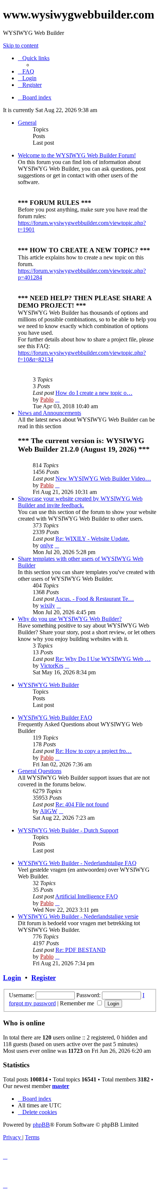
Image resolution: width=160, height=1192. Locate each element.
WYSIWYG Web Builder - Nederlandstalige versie (78, 916)
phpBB (41, 1124)
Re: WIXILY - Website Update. (92, 539)
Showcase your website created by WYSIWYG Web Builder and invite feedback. (80, 501)
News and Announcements (49, 413)
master (60, 1086)
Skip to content (20, 45)
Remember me (78, 1003)
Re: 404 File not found (82, 804)
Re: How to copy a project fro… (93, 751)
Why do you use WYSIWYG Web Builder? (70, 619)
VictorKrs (51, 665)
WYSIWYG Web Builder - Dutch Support (68, 830)
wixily (47, 605)
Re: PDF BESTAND (80, 950)
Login (12, 978)
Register (43, 978)
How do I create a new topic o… (93, 393)
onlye (46, 545)
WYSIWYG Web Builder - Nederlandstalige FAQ (77, 863)
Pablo (47, 399)
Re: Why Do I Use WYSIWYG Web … (103, 659)
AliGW (48, 811)
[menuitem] (26, 71)
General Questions (39, 771)
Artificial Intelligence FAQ (86, 896)
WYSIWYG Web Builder (48, 685)
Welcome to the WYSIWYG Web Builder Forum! (77, 155)
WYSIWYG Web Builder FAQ (55, 717)
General (27, 122)
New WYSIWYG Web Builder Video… (103, 478)
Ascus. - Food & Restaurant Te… (94, 599)
